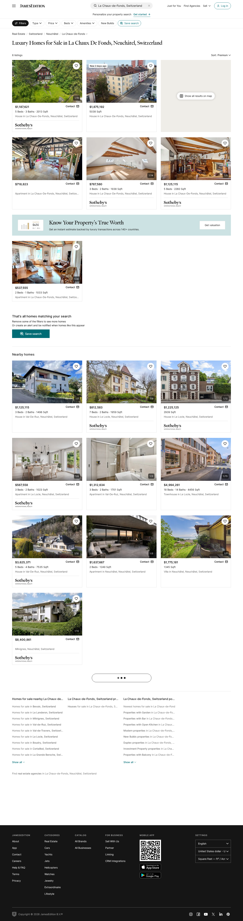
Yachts (48, 854)
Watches (49, 874)
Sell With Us (112, 841)
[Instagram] (191, 914)
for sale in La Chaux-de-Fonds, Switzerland (94, 706)
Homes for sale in (34, 706)
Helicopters (51, 867)
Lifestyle (49, 893)
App (14, 847)
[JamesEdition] (32, 6)
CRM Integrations (115, 860)
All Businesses (83, 847)
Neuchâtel (52, 33)
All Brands (80, 841)
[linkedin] (220, 914)
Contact (16, 854)
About (15, 841)
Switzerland (36, 33)
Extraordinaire (52, 887)
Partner (109, 847)
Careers (16, 860)
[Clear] (149, 5)
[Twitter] (213, 914)
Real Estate (18, 33)
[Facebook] (198, 914)
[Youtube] (205, 914)
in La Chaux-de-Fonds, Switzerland (149, 712)
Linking (109, 854)
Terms (15, 874)
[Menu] (14, 6)
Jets (46, 860)
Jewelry (49, 880)
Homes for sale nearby (50, 699)
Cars (47, 847)
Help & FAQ (18, 867)
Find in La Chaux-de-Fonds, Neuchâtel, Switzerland (54, 773)
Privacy (16, 880)
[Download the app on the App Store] (150, 867)
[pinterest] (228, 914)
